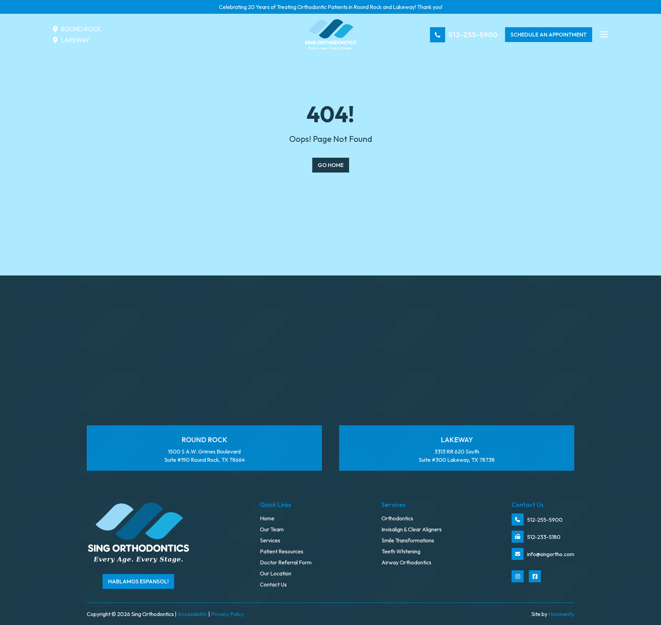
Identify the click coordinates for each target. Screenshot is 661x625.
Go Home (331, 165)
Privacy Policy (227, 614)
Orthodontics (397, 518)
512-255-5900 (473, 34)
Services (270, 540)
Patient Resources (281, 551)
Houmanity (561, 614)
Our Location (275, 573)
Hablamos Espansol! (138, 581)
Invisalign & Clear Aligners (411, 529)
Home (267, 518)
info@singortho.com (550, 554)
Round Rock (81, 29)
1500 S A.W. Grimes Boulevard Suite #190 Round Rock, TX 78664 (204, 449)
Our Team (272, 529)
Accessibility (192, 614)
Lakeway (75, 40)
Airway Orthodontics (406, 562)
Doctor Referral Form (286, 562)
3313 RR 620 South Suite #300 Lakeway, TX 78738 (457, 449)
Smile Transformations (407, 540)
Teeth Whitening (400, 551)
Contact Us (273, 584)
